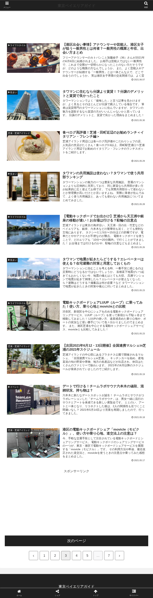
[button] (141, 424)
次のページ (76, 541)
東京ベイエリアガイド (76, 6)
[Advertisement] (76, 25)
